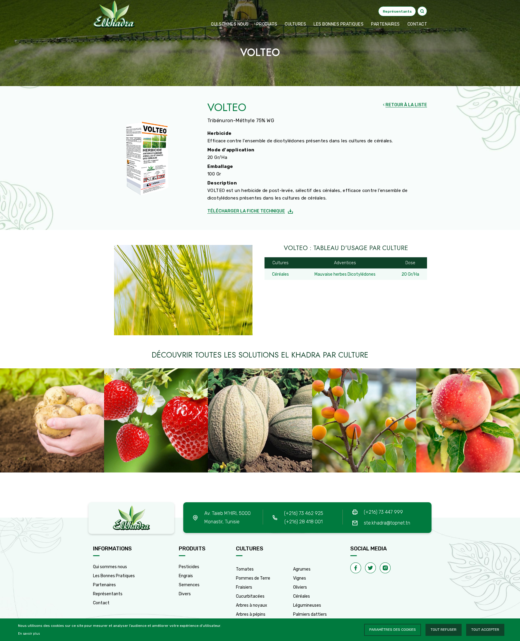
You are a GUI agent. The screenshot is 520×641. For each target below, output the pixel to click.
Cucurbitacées (250, 596)
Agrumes (302, 569)
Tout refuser (444, 629)
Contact (101, 602)
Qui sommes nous (230, 24)
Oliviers (300, 587)
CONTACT (417, 24)
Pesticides (189, 566)
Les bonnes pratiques (339, 24)
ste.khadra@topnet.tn (387, 523)
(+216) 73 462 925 (303, 513)
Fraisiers (244, 587)
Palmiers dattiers (310, 614)
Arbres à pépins (250, 614)
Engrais (186, 575)
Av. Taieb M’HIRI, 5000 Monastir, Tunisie (227, 517)
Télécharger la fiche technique (246, 211)
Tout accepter (485, 629)
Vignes (299, 578)
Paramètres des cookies (392, 629)
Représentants (107, 593)
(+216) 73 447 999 (383, 512)
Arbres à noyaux (251, 605)
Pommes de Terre (253, 578)
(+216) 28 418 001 (303, 522)
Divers (185, 593)
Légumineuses (307, 605)
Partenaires (385, 24)
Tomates (245, 569)
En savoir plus (29, 634)
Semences (189, 584)
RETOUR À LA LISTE (406, 104)
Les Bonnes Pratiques (114, 575)
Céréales (301, 596)
